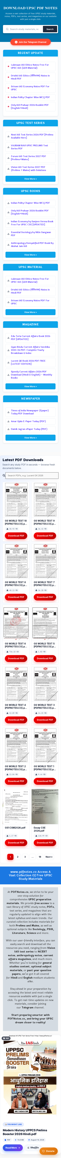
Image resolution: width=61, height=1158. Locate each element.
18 (40, 857)
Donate (50, 1151)
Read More (11, 1147)
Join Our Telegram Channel (31, 42)
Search (50, 29)
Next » (49, 857)
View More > (30, 179)
